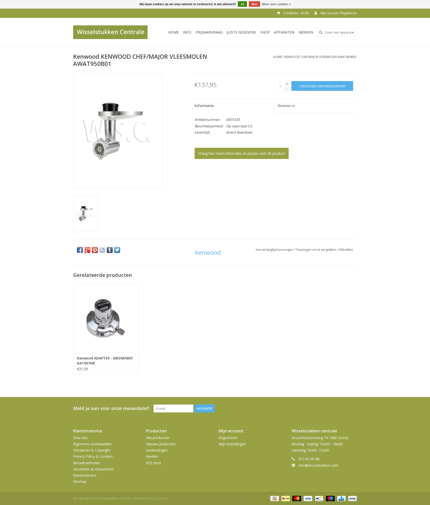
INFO (187, 32)
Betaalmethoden (86, 462)
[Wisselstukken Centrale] (113, 32)
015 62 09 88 (309, 458)
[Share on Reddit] (102, 250)
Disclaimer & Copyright (91, 450)
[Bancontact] (318, 498)
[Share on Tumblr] (110, 250)
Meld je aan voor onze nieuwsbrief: (111, 408)
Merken (306, 32)
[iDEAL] (285, 498)
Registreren (228, 437)
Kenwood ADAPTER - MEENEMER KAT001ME (105, 360)
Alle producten (157, 437)
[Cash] (274, 498)
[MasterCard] (296, 498)
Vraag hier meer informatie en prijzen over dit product (241, 153)
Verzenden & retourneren (93, 469)
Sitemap (79, 481)
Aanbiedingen (157, 450)
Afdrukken (346, 250)
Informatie (204, 105)
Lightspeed (159, 498)
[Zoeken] (320, 32)
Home (173, 32)
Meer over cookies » (276, 4)
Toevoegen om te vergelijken (316, 250)
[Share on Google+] (87, 250)
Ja (242, 4)
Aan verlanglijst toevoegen (275, 250)
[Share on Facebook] (80, 250)
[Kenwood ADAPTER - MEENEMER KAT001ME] (106, 318)
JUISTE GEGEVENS (241, 32)
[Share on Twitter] (117, 250)
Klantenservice (85, 475)
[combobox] (337, 32)
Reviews (286, 105)
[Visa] (307, 498)
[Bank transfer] (351, 498)
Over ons (80, 437)
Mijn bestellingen (232, 444)
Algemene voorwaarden (92, 444)
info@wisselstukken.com (318, 465)
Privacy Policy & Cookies (93, 456)
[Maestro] (329, 498)
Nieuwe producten (161, 444)
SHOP (265, 32)
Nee (254, 4)
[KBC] (340, 498)
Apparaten (284, 32)
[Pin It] (95, 250)
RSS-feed (153, 462)
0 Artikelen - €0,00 (296, 13)
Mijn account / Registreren (338, 13)
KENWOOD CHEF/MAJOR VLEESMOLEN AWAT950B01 (320, 57)
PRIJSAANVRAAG (209, 32)
